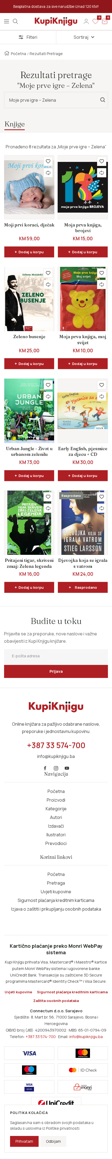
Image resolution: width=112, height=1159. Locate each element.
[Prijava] (86, 21)
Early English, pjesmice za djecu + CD (82, 451)
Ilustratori (56, 835)
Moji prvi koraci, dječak (29, 225)
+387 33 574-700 (41, 1036)
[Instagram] (56, 768)
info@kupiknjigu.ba (86, 1036)
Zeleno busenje (29, 336)
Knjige (14, 124)
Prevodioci (56, 843)
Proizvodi (56, 800)
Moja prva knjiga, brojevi (83, 227)
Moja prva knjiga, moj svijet (82, 339)
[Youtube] (67, 768)
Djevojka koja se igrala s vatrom (82, 563)
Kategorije (56, 809)
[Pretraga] (15, 21)
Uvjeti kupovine (56, 892)
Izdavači (56, 826)
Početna (18, 53)
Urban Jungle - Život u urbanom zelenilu (29, 451)
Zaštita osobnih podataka (56, 1000)
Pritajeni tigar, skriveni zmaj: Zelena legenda (29, 563)
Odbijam (53, 1141)
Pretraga (56, 883)
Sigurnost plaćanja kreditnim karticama (56, 900)
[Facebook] (45, 768)
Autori (56, 817)
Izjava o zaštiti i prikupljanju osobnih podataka (56, 909)
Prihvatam (24, 1141)
